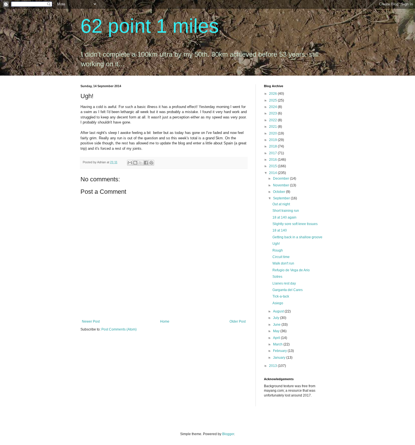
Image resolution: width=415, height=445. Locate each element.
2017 (273, 153)
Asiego (277, 303)
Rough (277, 250)
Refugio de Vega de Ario (291, 270)
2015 (273, 166)
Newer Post (91, 321)
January (279, 358)
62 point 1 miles (149, 26)
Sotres (277, 277)
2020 (273, 133)
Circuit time (281, 257)
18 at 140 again (284, 217)
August (279, 311)
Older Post (238, 321)
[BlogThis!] (135, 163)
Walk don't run (283, 263)
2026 (273, 94)
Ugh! (276, 244)
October (279, 192)
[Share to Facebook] (146, 163)
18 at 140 (279, 230)
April (277, 338)
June (277, 325)
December (281, 178)
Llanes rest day (284, 283)
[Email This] (130, 163)
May (276, 331)
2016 (273, 160)
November (281, 185)
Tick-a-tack (280, 296)
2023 (273, 113)
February (280, 351)
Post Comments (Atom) (119, 329)
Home (164, 321)
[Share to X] (140, 163)
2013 (273, 366)
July (276, 318)
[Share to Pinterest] (151, 163)
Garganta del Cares (287, 290)
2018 (273, 146)
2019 (273, 140)
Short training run (285, 211)
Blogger (228, 434)
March (278, 344)
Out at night (281, 204)
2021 (273, 127)
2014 (273, 173)
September (282, 198)
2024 (273, 107)
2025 (273, 100)
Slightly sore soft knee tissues (295, 224)
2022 (273, 120)
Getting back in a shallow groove (297, 237)
